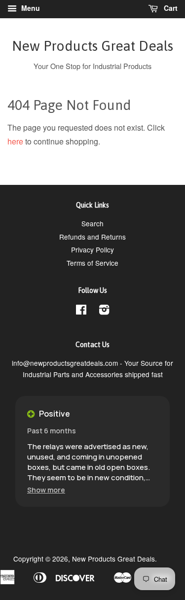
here (15, 141)
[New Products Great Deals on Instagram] (104, 311)
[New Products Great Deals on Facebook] (81, 311)
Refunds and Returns (92, 237)
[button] (46, 490)
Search (92, 223)
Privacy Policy (92, 249)
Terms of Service (92, 263)
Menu (29, 8)
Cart (170, 8)
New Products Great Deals (92, 46)
